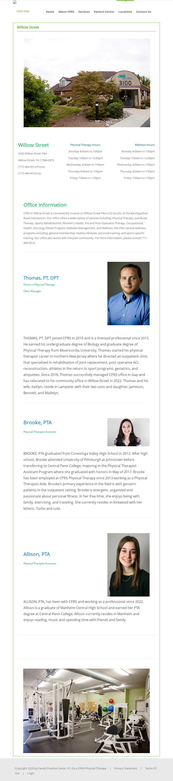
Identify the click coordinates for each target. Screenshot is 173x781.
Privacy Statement (125, 768)
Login (30, 773)
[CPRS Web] (21, 11)
